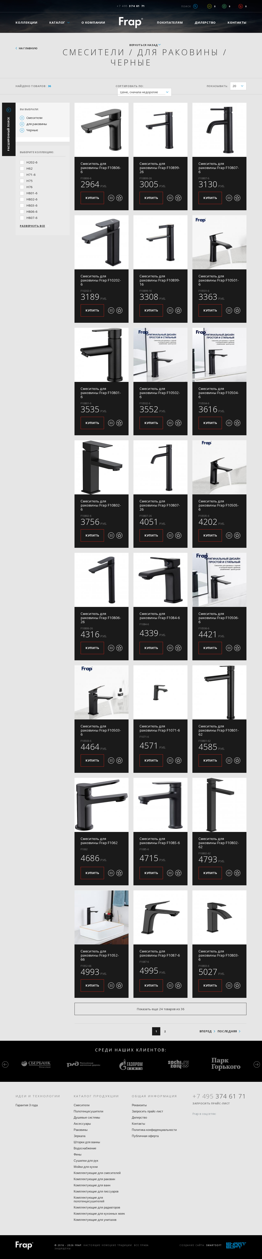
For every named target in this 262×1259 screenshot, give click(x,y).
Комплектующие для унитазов (95, 1219)
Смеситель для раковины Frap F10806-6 (101, 167)
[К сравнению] (111, 198)
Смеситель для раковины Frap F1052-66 (100, 955)
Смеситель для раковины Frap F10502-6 (160, 392)
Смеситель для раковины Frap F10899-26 (160, 167)
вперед (206, 1031)
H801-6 (31, 193)
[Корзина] (240, 6)
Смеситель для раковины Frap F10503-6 (101, 730)
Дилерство (205, 22)
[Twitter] (203, 1122)
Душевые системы (87, 1117)
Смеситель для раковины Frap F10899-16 (160, 280)
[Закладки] (224, 6)
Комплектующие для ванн (92, 1185)
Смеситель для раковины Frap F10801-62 (219, 730)
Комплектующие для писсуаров (96, 1191)
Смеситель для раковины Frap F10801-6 (101, 392)
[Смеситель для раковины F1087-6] (160, 917)
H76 (29, 187)
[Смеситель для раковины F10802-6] (102, 467)
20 (234, 86)
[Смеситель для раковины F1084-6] (160, 580)
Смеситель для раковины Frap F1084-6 (160, 615)
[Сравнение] (209, 6)
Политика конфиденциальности (154, 1129)
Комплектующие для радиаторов (97, 1207)
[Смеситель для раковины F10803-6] (219, 917)
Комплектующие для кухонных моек (99, 1213)
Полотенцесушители (88, 1111)
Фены (77, 1154)
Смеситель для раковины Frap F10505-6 (219, 505)
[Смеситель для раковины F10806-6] (102, 130)
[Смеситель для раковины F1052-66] (102, 917)
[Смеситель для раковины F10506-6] (219, 580)
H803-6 (31, 205)
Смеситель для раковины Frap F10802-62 (219, 842)
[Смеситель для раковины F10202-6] (102, 242)
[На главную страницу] (131, 22)
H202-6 (31, 162)
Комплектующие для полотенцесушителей (89, 1199)
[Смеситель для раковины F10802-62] (219, 805)
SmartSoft (214, 1245)
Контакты (237, 22)
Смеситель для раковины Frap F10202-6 (101, 280)
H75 (29, 181)
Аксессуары (82, 1123)
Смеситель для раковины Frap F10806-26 (101, 617)
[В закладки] (119, 198)
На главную (28, 48)
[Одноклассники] (211, 1122)
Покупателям (170, 22)
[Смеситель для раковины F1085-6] (160, 805)
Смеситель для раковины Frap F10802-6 (101, 505)
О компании (93, 22)
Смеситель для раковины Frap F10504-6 (219, 392)
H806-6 (31, 211)
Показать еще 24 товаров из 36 (160, 1009)
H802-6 (31, 199)
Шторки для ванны (87, 1142)
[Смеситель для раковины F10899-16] (160, 242)
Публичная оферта (145, 1136)
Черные (32, 130)
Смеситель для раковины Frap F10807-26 (160, 505)
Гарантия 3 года (27, 1105)
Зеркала (79, 1136)
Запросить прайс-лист (147, 1111)
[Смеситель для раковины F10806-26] (102, 580)
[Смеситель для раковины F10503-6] (102, 692)
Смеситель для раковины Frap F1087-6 (160, 953)
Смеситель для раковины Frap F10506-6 (219, 617)
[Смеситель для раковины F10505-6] (219, 467)
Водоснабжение (85, 1148)
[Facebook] (195, 1122)
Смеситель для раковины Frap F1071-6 (160, 728)
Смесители (34, 118)
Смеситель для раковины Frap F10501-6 (219, 280)
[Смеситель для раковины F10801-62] (219, 692)
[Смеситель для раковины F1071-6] (160, 692)
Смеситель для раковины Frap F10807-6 (219, 167)
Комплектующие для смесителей (97, 1173)
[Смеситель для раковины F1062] (102, 805)
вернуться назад (143, 45)
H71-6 (31, 174)
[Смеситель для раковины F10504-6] (219, 355)
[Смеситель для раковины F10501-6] (219, 242)
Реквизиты (139, 1105)
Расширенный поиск (8, 134)
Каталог (57, 22)
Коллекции (26, 22)
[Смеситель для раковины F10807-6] (219, 130)
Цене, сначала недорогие (139, 92)
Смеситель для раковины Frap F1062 (99, 840)
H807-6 (31, 218)
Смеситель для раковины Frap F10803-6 (219, 955)
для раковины (36, 124)
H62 (29, 168)
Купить (92, 198)
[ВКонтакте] (219, 1122)
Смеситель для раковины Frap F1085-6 (160, 840)
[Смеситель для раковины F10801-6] (102, 355)
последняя (227, 1031)
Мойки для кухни (86, 1166)
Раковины (81, 1129)
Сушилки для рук (86, 1160)
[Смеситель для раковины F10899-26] (160, 130)
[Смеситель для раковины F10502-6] (160, 355)
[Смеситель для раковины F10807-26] (160, 467)
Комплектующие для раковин (94, 1179)
